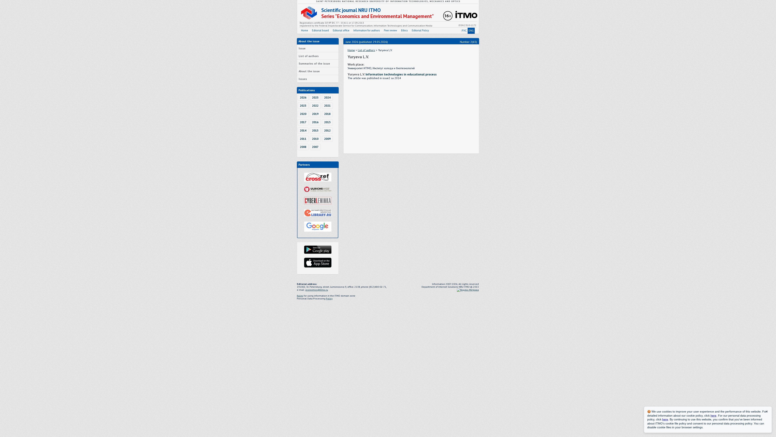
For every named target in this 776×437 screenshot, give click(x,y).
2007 (315, 147)
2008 (303, 147)
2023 (303, 105)
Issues (303, 79)
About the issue (309, 71)
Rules (300, 295)
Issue (302, 48)
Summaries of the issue (314, 63)
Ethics (404, 30)
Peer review (390, 30)
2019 (315, 114)
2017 (303, 122)
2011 (303, 139)
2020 (303, 114)
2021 (327, 105)
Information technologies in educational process (401, 74)
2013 (315, 130)
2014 (303, 130)
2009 (327, 139)
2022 (315, 105)
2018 (327, 114)
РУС (464, 30)
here (713, 415)
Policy (329, 298)
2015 (327, 122)
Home (304, 30)
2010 (315, 139)
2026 (303, 97)
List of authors (309, 56)
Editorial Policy (420, 30)
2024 (327, 97)
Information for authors (366, 30)
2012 (327, 130)
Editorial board (320, 30)
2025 (315, 97)
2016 (315, 122)
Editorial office (341, 30)
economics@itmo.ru (316, 289)
